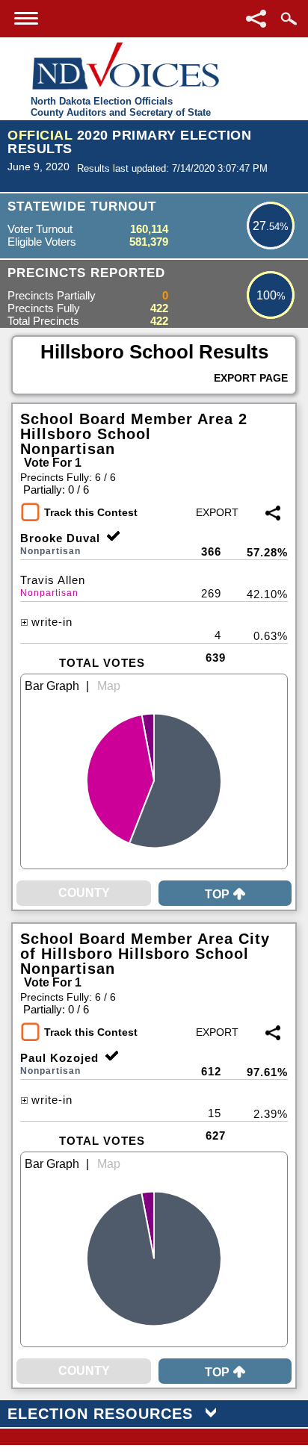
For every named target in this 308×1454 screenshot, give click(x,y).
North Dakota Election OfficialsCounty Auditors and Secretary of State (121, 107)
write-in (52, 621)
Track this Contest (91, 512)
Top (217, 894)
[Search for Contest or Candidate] (288, 18)
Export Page (251, 378)
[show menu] (26, 18)
